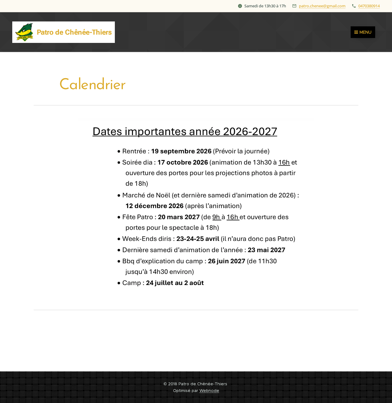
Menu (365, 32)
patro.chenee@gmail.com (322, 6)
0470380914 (369, 6)
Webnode (209, 390)
